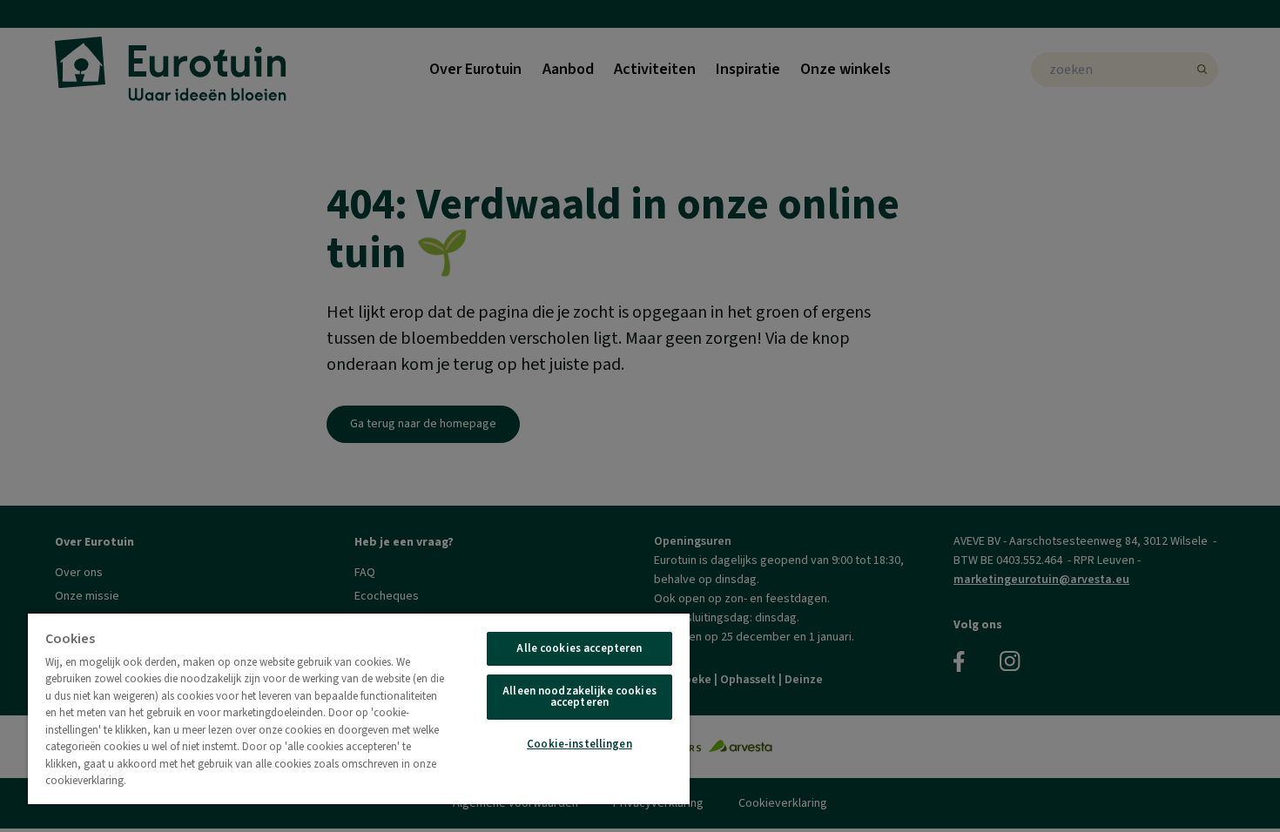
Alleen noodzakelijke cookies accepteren (579, 696)
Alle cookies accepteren (579, 648)
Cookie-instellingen (579, 744)
